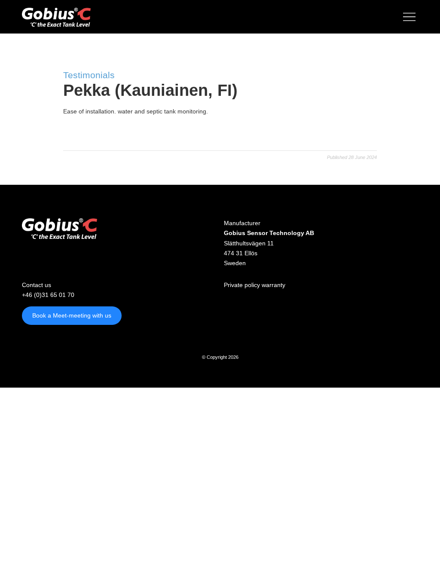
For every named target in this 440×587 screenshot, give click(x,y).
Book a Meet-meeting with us (71, 315)
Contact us (36, 284)
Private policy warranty (254, 284)
